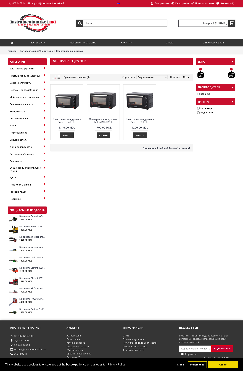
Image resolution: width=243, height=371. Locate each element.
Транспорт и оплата (133, 350)
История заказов (76, 342)
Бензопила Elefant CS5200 (32, 278)
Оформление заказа (78, 346)
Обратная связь (75, 350)
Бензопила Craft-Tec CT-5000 (32, 258)
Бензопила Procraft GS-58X (32, 216)
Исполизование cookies (135, 346)
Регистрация (73, 339)
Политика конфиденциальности (140, 342)
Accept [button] (223, 364)
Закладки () (74, 357)
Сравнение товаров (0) (76, 77)
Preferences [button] (197, 364)
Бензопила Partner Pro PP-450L (32, 309)
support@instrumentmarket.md (30, 349)
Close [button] (180, 364)
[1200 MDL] (200, 69)
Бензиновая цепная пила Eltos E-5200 (32, 247)
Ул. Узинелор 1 (22, 345)
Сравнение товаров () (79, 353)
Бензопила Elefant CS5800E (32, 289)
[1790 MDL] (231, 69)
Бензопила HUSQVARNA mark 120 (32, 299)
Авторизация (74, 335)
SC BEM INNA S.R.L (24, 336)
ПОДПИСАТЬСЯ (222, 349)
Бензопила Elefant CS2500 (32, 268)
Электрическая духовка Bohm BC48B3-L (67, 120)
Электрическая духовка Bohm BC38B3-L (140, 120)
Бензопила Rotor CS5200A (32, 227)
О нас (126, 335)
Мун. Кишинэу (21, 340)
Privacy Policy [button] (116, 364)
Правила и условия (133, 339)
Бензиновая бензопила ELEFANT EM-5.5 (32, 237)
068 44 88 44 (20, 353)
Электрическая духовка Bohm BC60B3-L (103, 120)
